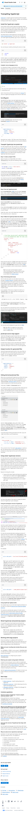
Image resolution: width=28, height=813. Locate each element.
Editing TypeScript (7, 681)
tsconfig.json (5, 98)
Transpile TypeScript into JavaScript (11, 144)
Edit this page (4, 782)
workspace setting (13, 381)
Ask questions (12, 790)
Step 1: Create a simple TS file (8, 156)
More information (4, 655)
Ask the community (6, 771)
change (22, 93)
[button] (20, 2)
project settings (10, 103)
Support (3, 808)
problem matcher (9, 280)
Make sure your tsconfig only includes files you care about (14, 647)
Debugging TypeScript (8, 687)
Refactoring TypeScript (8, 684)
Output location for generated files (11, 349)
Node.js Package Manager (6, 36)
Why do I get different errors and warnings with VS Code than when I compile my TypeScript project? (13, 707)
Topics (2, 8)
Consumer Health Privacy (18, 810)
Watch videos (5, 794)
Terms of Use (13, 808)
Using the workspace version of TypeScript (11, 503)
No (7, 765)
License (18, 808)
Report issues (5, 775)
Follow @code (20, 790)
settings (23, 539)
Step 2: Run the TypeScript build (9, 189)
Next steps (4, 676)
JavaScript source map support (10, 334)
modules (8, 121)
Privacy (7, 808)
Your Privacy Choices (9, 810)
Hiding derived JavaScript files (10, 375)
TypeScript (3, 17)
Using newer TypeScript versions (11, 456)
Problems (3, 152)
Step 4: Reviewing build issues (8, 276)
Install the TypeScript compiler (10, 24)
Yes (3, 765)
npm (25, 729)
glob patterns (18, 448)
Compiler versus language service (9, 65)
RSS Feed (4, 790)
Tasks (9, 328)
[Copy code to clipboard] (25, 41)
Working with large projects (9, 637)
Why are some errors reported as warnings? (12, 732)
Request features (6, 773)
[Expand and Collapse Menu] (24, 2)
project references (15, 665)
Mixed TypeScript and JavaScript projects (13, 621)
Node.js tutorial (15, 274)
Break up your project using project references (12, 660)
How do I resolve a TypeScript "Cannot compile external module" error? (12, 695)
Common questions (7, 692)
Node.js (22, 179)
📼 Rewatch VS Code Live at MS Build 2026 (13, 6)
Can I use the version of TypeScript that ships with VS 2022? (13, 723)
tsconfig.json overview (7, 703)
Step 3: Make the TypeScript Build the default (12, 216)
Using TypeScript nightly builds (9, 602)
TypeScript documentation (10, 670)
